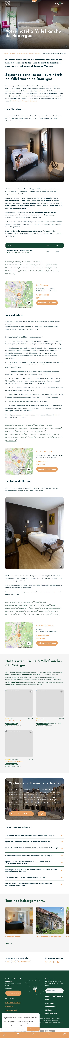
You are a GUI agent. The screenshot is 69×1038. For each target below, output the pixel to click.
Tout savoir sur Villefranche (21, 814)
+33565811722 (43, 461)
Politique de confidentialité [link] (43, 1018)
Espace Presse (50, 1007)
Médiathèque (50, 1010)
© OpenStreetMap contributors (24, 307)
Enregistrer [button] (25, 961)
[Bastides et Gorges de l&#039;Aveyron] (7, 3)
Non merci (8, 1029)
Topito (42, 814)
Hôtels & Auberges (35, 53)
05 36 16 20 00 (10, 998)
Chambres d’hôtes (13, 937)
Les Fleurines (42, 285)
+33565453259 (43, 635)
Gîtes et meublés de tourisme (48, 937)
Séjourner (12, 53)
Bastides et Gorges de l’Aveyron (25, 101)
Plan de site (55, 1018)
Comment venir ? (12, 1010)
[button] (34, 1)
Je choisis (20, 1029)
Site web (41, 298)
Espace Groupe (51, 1013)
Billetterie (9, 1006)
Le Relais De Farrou (44, 626)
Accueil (5, 53)
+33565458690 (43, 295)
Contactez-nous (13, 993)
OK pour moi (33, 1029)
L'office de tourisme (12, 1002)
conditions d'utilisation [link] (51, 1022)
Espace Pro (49, 1003)
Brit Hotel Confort (44, 452)
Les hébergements (22, 53)
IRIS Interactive (53, 1020)
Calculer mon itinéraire (47, 302)
